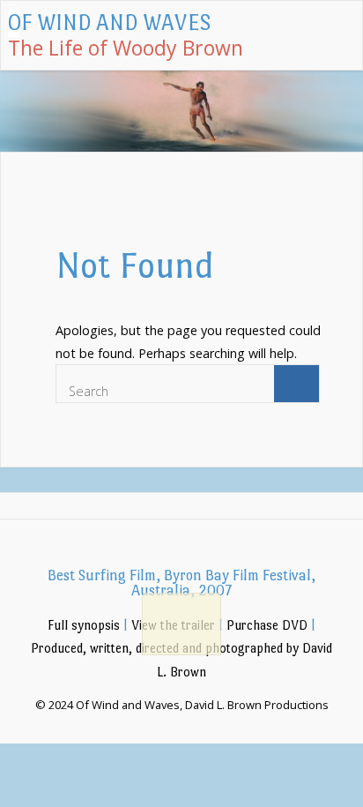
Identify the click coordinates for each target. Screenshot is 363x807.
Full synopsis (84, 625)
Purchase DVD (266, 625)
